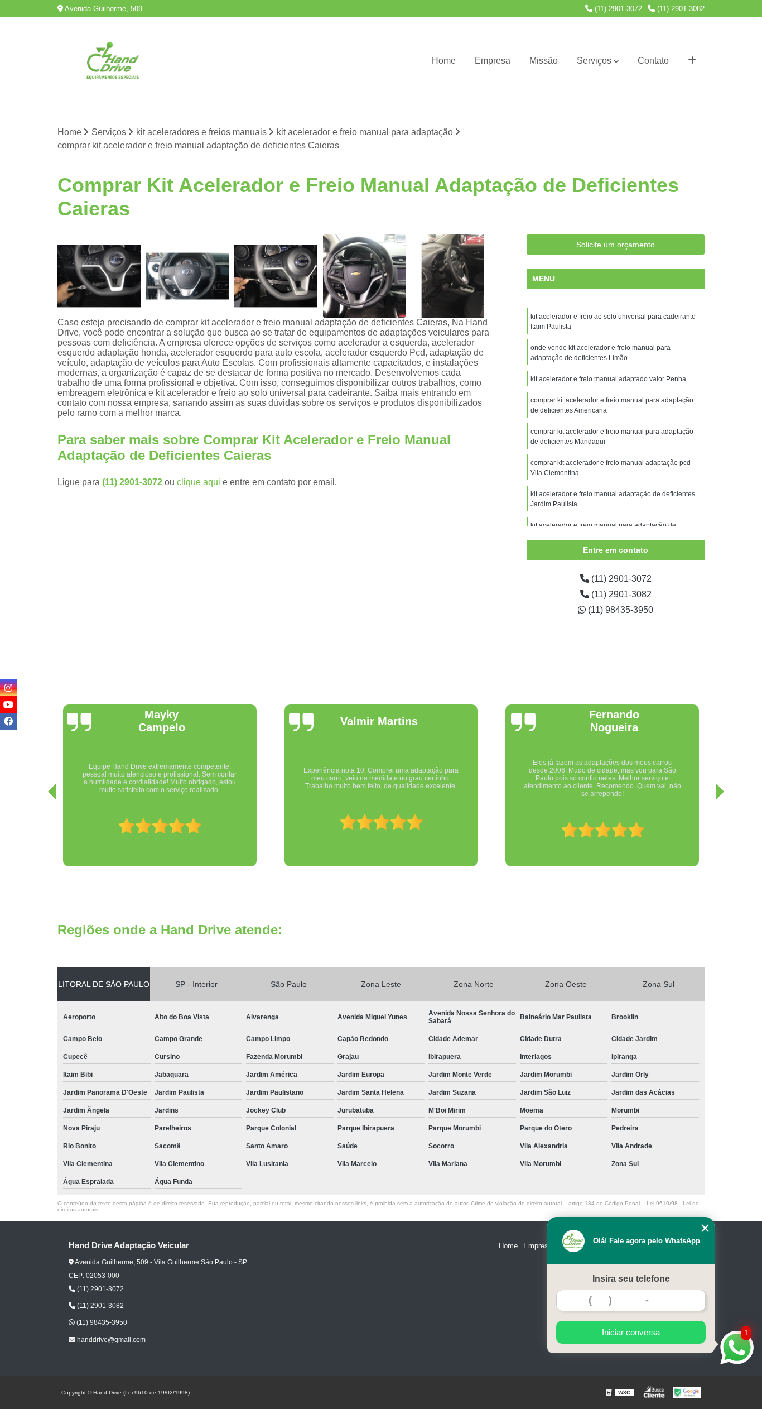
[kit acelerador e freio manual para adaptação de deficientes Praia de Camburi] (187, 276)
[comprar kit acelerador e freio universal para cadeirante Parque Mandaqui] (275, 276)
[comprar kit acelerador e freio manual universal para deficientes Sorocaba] (452, 276)
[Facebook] (8, 721)
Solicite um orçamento (615, 244)
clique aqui (198, 482)
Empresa (492, 60)
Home (444, 60)
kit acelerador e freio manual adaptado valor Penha (608, 379)
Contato (653, 60)
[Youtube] (8, 704)
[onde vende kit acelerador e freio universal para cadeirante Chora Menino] (99, 276)
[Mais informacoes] (692, 61)
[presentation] (37, 834)
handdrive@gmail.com (110, 1340)
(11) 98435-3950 (619, 610)
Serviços (594, 60)
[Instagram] (8, 687)
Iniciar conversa (631, 1332)
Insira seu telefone (631, 1278)
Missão (543, 60)
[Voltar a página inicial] (113, 61)
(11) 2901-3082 (680, 8)
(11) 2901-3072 (617, 8)
